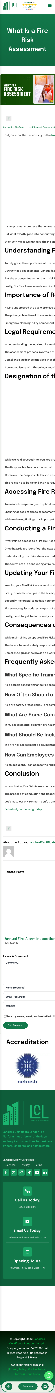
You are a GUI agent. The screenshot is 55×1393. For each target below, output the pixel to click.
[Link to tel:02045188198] (9, 1386)
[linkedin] (45, 1172)
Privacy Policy (17, 1369)
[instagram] (21, 1172)
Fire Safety (20, 127)
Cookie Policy (36, 1369)
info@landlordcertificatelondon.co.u (27, 1238)
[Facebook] (9, 118)
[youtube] (37, 1172)
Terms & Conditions (27, 1374)
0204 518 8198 (27, 1207)
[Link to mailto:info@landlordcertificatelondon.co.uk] (45, 1386)
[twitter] (14, 1172)
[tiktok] (29, 1172)
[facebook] (6, 1172)
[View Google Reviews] (29, 5)
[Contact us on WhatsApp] (48, 1375)
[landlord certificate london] (10, 3)
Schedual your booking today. (23, 809)
